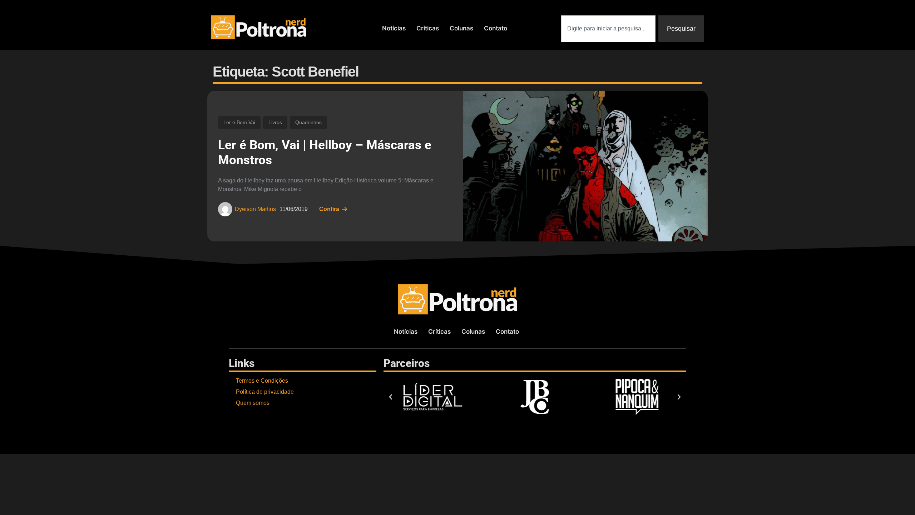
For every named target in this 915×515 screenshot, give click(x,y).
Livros (275, 122)
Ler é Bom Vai (239, 122)
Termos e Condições (262, 381)
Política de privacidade (265, 392)
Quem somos (252, 403)
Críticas (427, 28)
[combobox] (608, 28)
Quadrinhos (308, 122)
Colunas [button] (461, 28)
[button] (390, 397)
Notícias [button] (394, 28)
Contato (495, 28)
